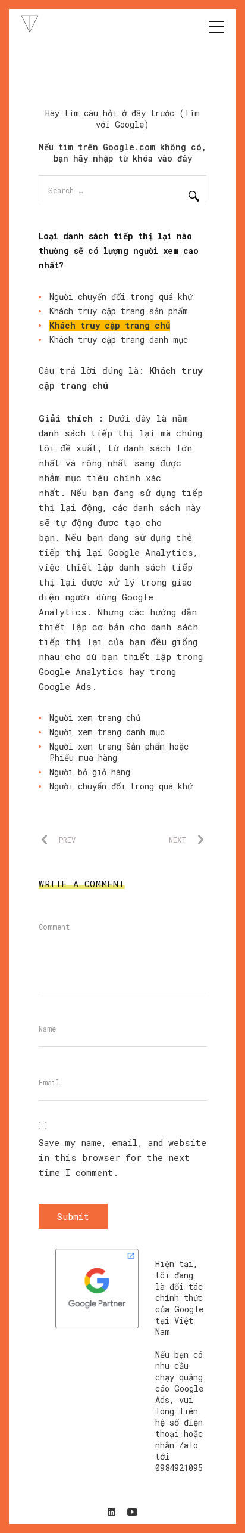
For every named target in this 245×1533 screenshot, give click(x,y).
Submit (73, 1216)
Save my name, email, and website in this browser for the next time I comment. (122, 1157)
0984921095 (179, 1467)
